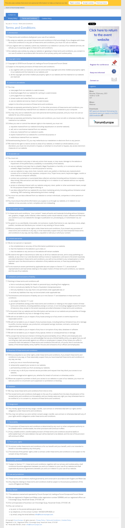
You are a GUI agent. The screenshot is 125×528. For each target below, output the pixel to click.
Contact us (94, 80)
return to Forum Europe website (15, 8)
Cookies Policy (47, 18)
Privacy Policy (12, 18)
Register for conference (99, 65)
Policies (15, 24)
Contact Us (12, 15)
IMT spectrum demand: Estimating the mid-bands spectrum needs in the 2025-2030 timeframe (103, 113)
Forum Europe (18, 520)
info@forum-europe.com (44, 514)
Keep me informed (97, 72)
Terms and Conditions (29, 18)
